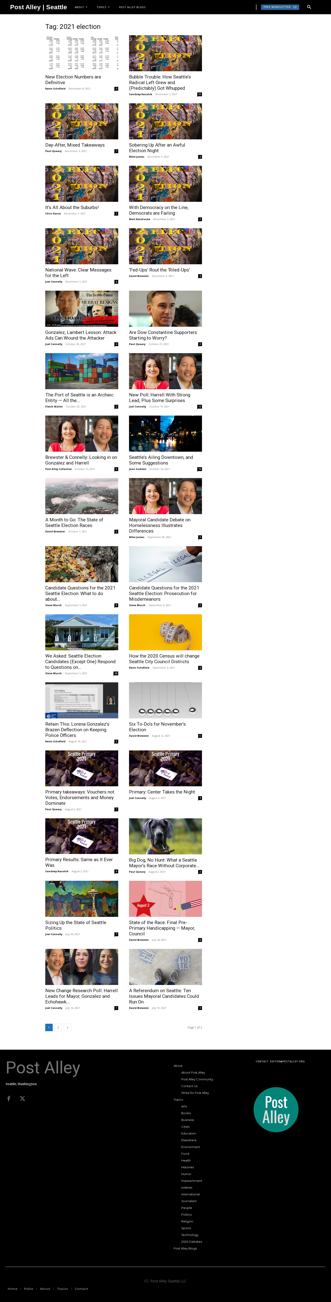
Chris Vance (53, 213)
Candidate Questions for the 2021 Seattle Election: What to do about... (80, 593)
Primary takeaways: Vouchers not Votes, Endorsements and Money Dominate (79, 797)
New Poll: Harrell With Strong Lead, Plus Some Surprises (159, 397)
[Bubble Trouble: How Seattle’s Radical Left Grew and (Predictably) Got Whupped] (165, 53)
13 (199, 406)
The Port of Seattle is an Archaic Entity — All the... (79, 397)
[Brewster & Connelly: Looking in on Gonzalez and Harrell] (81, 434)
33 (199, 94)
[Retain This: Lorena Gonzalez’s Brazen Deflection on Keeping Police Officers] (81, 700)
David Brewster (139, 276)
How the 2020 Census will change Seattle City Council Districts (164, 658)
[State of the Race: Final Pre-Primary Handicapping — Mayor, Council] (165, 899)
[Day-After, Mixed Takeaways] (81, 121)
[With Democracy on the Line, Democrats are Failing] (165, 184)
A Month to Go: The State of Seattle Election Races (74, 522)
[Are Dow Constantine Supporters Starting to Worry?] (165, 309)
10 (199, 469)
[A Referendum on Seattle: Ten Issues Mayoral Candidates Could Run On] (165, 967)
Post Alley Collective (58, 469)
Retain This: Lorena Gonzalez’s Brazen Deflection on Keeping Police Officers (77, 729)
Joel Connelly (53, 281)
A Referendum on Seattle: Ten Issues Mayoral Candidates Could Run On (164, 996)
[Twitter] (22, 1099)
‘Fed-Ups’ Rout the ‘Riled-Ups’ (159, 270)
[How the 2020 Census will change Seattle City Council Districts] (165, 632)
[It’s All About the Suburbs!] (81, 184)
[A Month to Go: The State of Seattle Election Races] (81, 496)
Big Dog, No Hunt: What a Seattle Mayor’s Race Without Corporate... (164, 862)
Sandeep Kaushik (140, 94)
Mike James (136, 156)
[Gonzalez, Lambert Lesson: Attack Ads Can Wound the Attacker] (81, 309)
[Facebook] (8, 1099)
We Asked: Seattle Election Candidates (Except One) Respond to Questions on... (80, 661)
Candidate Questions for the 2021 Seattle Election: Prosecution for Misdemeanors (164, 593)
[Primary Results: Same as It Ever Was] (81, 836)
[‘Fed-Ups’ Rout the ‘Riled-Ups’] (165, 246)
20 (116, 673)
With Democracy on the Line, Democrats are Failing (158, 210)
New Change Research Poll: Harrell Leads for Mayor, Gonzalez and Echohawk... (81, 996)
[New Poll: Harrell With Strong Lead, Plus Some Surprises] (165, 371)
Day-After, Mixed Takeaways (75, 145)
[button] (309, 7)
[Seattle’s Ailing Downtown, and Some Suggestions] (165, 434)
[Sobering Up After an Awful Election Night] (165, 121)
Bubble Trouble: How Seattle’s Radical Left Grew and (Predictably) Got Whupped (160, 82)
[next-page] (67, 1027)
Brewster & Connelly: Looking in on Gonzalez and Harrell (81, 460)
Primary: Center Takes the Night (162, 792)
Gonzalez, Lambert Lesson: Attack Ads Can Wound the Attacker (80, 335)
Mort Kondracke (139, 219)
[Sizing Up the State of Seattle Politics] (81, 899)
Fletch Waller (54, 406)
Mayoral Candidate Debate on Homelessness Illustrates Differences (159, 525)
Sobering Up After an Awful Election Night (157, 147)
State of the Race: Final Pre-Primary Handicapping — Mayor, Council (162, 928)
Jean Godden (137, 469)
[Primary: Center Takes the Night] (165, 768)
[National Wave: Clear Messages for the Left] (81, 246)
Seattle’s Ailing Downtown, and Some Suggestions (161, 460)
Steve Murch (53, 605)
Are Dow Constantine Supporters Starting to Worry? (163, 335)
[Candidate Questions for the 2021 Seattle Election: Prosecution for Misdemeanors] (165, 564)
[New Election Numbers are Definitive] (81, 53)
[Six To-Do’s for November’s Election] (165, 700)
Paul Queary (53, 151)
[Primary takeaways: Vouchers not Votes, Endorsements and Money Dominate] (81, 768)
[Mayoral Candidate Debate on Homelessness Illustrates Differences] (165, 496)
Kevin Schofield (55, 88)
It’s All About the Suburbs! (72, 207)
